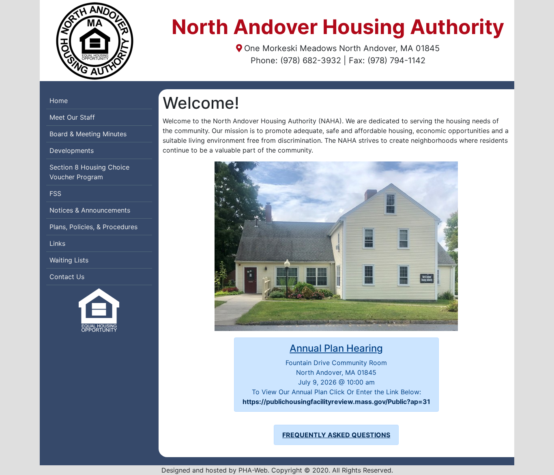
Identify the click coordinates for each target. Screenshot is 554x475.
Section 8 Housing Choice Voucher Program (89, 172)
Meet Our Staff (72, 117)
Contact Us (66, 277)
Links (57, 243)
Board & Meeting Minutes (88, 134)
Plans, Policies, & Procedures (93, 227)
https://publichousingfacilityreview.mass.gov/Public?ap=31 (336, 402)
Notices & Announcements (89, 210)
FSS (55, 193)
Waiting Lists (68, 260)
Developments (71, 150)
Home (58, 101)
